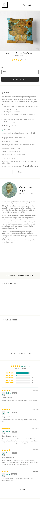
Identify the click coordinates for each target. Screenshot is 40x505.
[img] (6, 390)
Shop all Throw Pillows (20, 353)
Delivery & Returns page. (30, 166)
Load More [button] (20, 489)
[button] (16, 60)
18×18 (5, 72)
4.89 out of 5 (25, 366)
